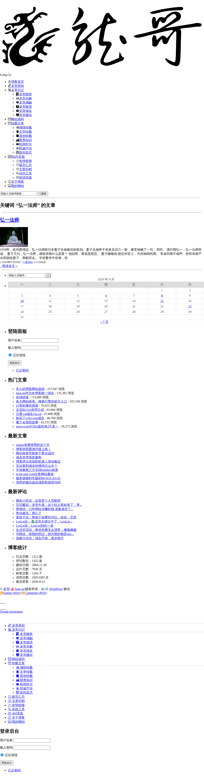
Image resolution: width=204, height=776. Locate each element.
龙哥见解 (25, 98)
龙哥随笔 (25, 94)
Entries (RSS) (12, 593)
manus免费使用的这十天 (33, 445)
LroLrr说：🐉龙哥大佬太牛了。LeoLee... (44, 521)
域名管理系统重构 (28, 457)
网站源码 (17, 119)
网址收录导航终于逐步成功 (35, 453)
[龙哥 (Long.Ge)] (102, 36)
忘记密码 (22, 370)
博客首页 (17, 81)
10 (22, 301)
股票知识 (25, 140)
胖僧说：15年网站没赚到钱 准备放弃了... (44, 509)
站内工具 (25, 173)
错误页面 (25, 177)
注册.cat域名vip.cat (28, 414)
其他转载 (25, 135)
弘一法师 (9, 219)
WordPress (56, 589)
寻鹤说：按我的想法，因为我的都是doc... (45, 534)
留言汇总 (25, 165)
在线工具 (18, 709)
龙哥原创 (17, 85)
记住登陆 (19, 355)
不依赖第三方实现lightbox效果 (37, 470)
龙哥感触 (25, 102)
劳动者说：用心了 (28, 513)
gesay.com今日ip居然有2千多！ (37, 426)
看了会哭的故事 (27, 422)
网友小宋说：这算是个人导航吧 (38, 500)
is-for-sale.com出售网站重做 (35, 474)
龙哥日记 (17, 89)
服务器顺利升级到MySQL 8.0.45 (38, 478)
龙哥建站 (25, 114)
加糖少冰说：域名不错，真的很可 (40, 538)
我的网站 (17, 185)
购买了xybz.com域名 (30, 418)
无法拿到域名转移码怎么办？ (36, 465)
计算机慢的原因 (27, 405)
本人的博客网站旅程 (30, 389)
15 (162, 301)
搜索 (43, 193)
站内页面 (18, 156)
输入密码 (14, 347)
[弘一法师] (14, 245)
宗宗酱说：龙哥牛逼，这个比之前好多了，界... (49, 504)
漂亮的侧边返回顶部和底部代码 (38, 482)
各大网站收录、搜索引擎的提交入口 (41, 401)
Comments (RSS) (36, 593)
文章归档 (25, 169)
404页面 (17, 713)
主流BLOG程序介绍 (30, 409)
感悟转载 (25, 127)
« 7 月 (104, 321)
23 (189, 306)
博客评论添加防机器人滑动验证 (38, 461)
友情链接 (25, 160)
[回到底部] (102, 607)
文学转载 (25, 131)
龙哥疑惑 (25, 106)
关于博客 (17, 181)
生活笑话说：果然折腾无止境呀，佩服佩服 (46, 529)
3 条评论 (28, 262)
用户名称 (14, 340)
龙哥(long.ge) (14, 589)
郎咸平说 (25, 148)
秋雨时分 (25, 144)
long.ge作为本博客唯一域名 (35, 393)
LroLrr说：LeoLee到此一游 (34, 525)
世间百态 (25, 152)
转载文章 (17, 123)
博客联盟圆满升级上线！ (33, 449)
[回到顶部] (102, 601)
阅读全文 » (9, 266)
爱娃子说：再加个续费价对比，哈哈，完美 (46, 517)
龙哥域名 (25, 110)
